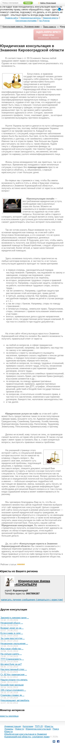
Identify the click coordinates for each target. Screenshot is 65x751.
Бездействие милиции (12, 685)
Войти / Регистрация (48, 3)
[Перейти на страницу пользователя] (9, 585)
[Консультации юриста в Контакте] (54, 742)
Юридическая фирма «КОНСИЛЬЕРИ (32, 582)
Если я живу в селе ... (11, 633)
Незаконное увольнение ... (14, 643)
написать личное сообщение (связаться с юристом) (32, 599)
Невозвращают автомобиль (14, 700)
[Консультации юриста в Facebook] (58, 742)
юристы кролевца (9, 716)
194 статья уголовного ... (13, 690)
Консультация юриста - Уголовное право (21, 26)
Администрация (12, 726)
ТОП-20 (39, 726)
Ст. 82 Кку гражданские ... (13, 674)
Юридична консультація (38, 729)
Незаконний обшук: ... (11, 622)
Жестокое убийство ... (11, 648)
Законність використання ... (14, 617)
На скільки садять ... (11, 653)
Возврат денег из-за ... (12, 628)
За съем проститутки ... (12, 638)
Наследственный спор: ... (13, 669)
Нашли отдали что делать (14, 679)
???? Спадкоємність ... (12, 659)
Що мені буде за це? (11, 664)
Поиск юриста (49, 27)
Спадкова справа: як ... (12, 695)
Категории (28, 726)
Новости (19, 729)
